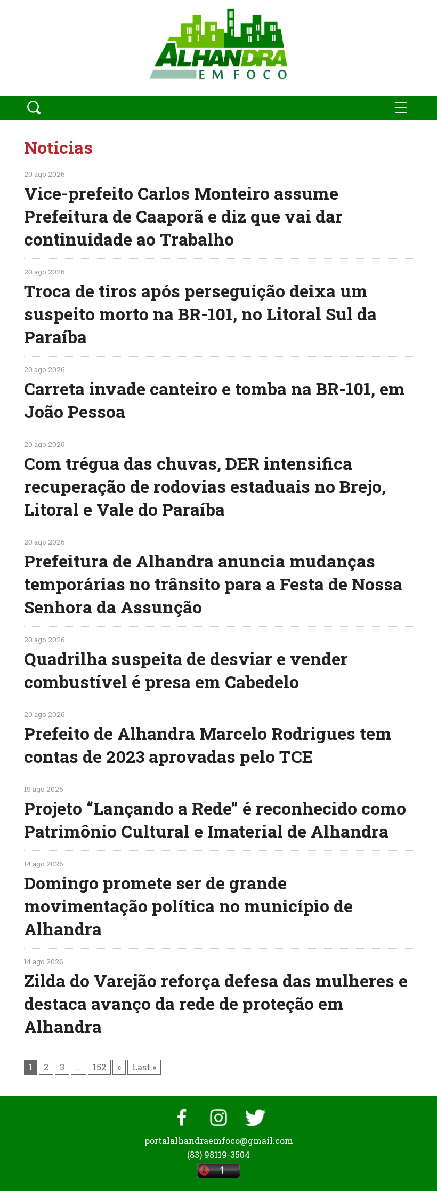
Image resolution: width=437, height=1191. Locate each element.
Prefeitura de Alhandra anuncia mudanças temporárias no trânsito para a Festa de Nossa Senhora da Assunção (213, 583)
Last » (144, 1066)
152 (99, 1066)
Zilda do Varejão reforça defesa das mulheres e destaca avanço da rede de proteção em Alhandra (216, 1003)
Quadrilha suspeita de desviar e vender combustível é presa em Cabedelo (186, 670)
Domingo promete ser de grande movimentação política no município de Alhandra (188, 905)
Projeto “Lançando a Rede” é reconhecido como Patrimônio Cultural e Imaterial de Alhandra (215, 819)
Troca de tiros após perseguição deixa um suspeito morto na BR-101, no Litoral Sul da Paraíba (200, 313)
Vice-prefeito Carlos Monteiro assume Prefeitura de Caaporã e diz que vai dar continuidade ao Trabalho (183, 216)
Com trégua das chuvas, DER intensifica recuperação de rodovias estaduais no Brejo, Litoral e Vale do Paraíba (205, 486)
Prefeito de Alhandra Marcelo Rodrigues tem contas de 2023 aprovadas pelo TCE (208, 745)
